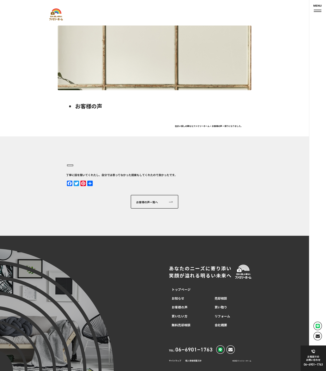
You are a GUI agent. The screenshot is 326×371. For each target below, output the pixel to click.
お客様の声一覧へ (147, 202)
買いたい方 (179, 316)
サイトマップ (175, 360)
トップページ (181, 289)
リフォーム (222, 316)
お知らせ (178, 298)
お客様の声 (179, 307)
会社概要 (221, 325)
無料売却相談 (181, 325)
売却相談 (221, 298)
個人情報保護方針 (193, 360)
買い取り (221, 307)
